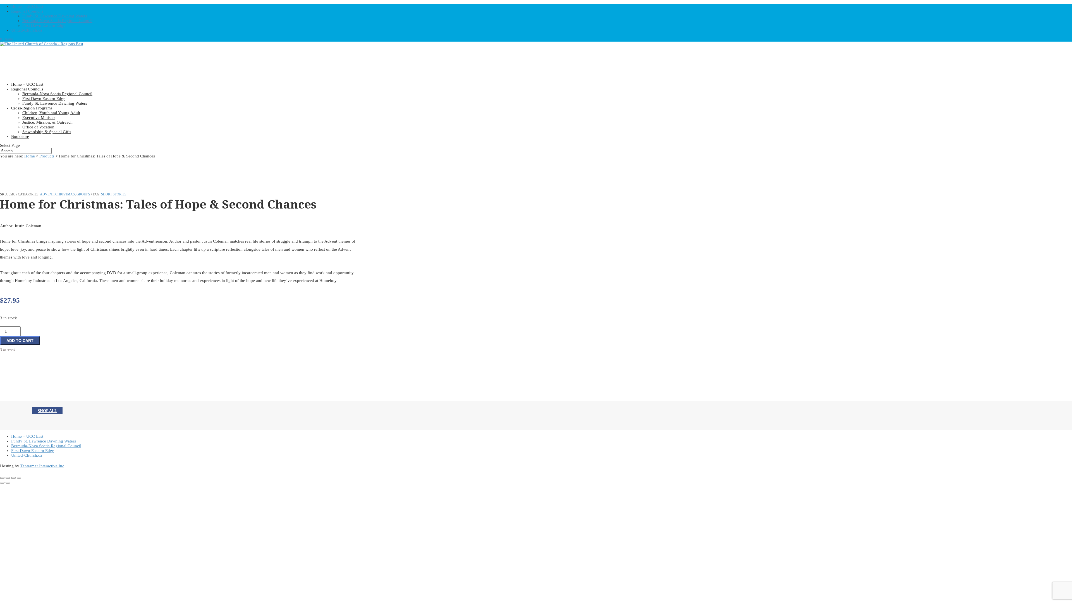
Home (29, 156)
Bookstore (20, 136)
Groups (83, 194)
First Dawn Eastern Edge (43, 25)
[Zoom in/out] (2, 478)
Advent (47, 194)
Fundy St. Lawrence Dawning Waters (54, 16)
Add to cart (20, 340)
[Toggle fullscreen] (8, 478)
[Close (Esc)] (19, 478)
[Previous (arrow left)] (2, 483)
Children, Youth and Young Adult (51, 113)
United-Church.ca (26, 30)
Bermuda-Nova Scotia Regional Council (57, 20)
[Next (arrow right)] (8, 483)
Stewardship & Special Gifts (46, 132)
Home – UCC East (27, 6)
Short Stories (113, 194)
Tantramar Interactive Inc (42, 466)
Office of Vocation (38, 127)
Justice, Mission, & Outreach (47, 122)
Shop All (47, 411)
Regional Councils (27, 11)
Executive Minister (38, 117)
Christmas (65, 194)
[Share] (13, 478)
